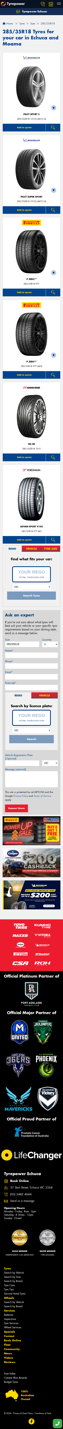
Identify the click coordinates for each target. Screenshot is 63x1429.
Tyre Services (11, 1323)
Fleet (7, 1344)
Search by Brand (13, 1281)
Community (12, 1349)
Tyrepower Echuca (34, 11)
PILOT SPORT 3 (31, 114)
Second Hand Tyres (14, 1293)
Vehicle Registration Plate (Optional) (19, 757)
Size (7, 639)
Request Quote (16, 808)
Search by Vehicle (14, 1272)
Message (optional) (15, 769)
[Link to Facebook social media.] (32, 1421)
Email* (9, 672)
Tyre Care (9, 1285)
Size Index (10, 1373)
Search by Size (12, 1277)
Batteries (8, 1315)
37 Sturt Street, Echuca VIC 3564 (31, 1187)
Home (9, 23)
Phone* (9, 661)
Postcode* (10, 683)
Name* (9, 650)
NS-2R (31, 444)
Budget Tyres (11, 1382)
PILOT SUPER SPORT (31, 196)
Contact (9, 1336)
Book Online (12, 1340)
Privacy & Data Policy (23, 1413)
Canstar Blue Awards (15, 1377)
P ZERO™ (31, 279)
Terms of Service (42, 796)
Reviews (9, 1362)
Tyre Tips (9, 1289)
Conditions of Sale (43, 1413)
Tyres (7, 1268)
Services (9, 1310)
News (8, 1353)
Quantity (47, 639)
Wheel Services (12, 1327)
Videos (8, 1358)
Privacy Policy (21, 796)
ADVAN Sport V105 (31, 526)
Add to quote (24, 127)
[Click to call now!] (43, 4)
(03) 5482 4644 (21, 1194)
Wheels (9, 1298)
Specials (9, 1331)
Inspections (10, 1319)
